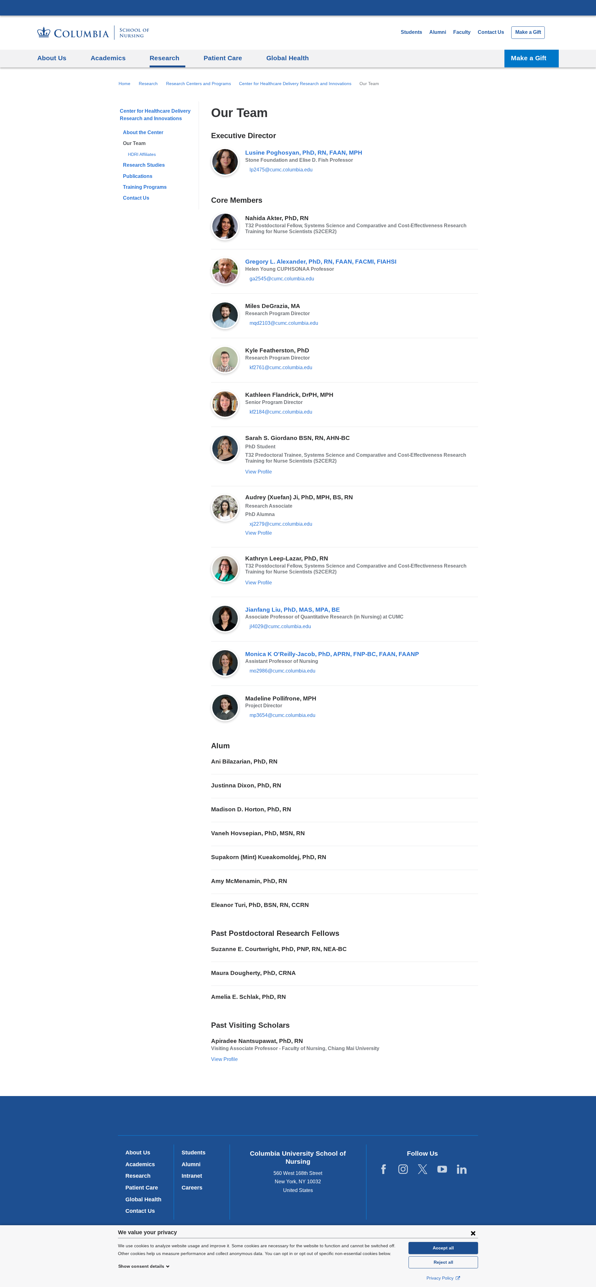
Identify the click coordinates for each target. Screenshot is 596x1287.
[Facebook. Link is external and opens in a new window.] (383, 1169)
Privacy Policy (441, 1278)
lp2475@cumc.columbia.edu (281, 170)
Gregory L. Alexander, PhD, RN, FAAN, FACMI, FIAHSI (320, 261)
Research (148, 83)
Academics (140, 1164)
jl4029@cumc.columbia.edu (280, 626)
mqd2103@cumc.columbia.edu (284, 323)
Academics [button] (108, 57)
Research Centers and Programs (198, 83)
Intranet (192, 1176)
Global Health (143, 1199)
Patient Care (141, 1188)
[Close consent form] (473, 1233)
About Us (137, 1152)
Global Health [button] (287, 57)
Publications (137, 176)
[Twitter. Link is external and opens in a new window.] (423, 1169)
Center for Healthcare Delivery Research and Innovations (295, 83)
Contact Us (491, 32)
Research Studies (144, 165)
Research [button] (164, 57)
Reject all (443, 1262)
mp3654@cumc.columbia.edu (282, 715)
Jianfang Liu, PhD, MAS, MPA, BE (292, 609)
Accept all (443, 1247)
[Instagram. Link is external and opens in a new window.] (403, 1169)
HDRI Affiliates (142, 154)
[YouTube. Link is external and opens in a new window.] (442, 1169)
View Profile (258, 471)
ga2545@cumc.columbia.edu (282, 279)
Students (411, 32)
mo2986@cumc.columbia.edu (282, 671)
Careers (192, 1188)
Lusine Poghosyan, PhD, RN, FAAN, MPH (303, 152)
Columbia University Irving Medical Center (298, 7)
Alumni (437, 32)
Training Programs (145, 187)
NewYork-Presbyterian (298, 1117)
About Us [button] (51, 57)
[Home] (93, 32)
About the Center (143, 132)
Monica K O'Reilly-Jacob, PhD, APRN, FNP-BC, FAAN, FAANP (332, 654)
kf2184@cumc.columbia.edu (281, 412)
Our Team (134, 143)
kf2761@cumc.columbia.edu (281, 367)
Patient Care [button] (223, 57)
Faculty (462, 32)
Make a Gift (528, 32)
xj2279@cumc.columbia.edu (281, 524)
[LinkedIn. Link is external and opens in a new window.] (462, 1169)
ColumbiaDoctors (388, 1115)
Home (124, 83)
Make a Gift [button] (528, 57)
